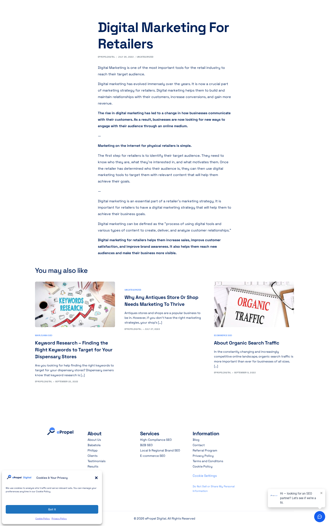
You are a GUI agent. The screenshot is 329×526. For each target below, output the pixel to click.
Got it (52, 509)
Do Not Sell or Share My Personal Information (214, 489)
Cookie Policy (42, 518)
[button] (96, 478)
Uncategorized (145, 56)
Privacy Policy (59, 518)
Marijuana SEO (43, 335)
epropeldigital (106, 56)
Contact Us (279, 5)
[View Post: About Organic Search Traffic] (254, 304)
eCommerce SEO (223, 335)
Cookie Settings (205, 476)
